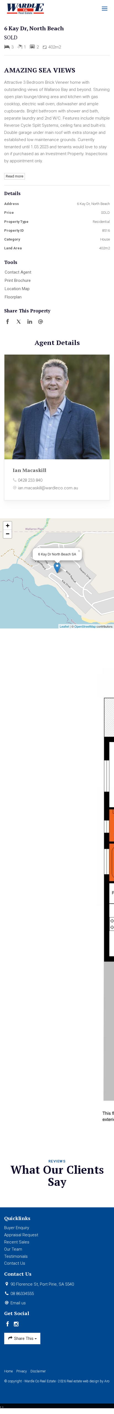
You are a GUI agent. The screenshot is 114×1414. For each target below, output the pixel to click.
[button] (55, 281)
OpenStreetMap (85, 626)
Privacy (21, 1371)
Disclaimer (38, 1371)
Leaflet (64, 626)
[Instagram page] (16, 1324)
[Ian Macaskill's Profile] (57, 407)
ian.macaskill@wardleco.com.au (48, 487)
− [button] (7, 533)
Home (8, 1371)
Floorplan (13, 297)
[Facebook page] (8, 1324)
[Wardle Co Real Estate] (25, 8)
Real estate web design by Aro (88, 1381)
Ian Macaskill (29, 470)
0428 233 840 (30, 480)
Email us (18, 1302)
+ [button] (7, 525)
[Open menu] (104, 8)
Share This (24, 1338)
